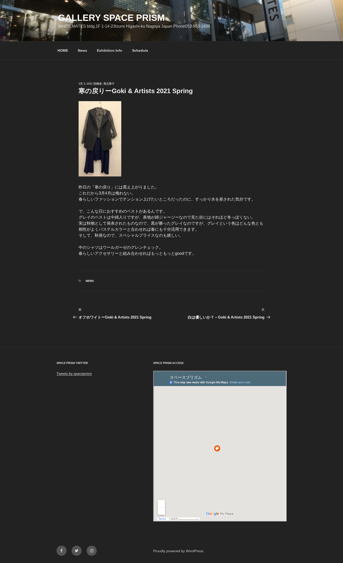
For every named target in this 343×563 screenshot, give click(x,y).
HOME (63, 50)
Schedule (140, 50)
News (82, 50)
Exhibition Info (109, 50)
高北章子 (109, 83)
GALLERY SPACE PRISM (111, 18)
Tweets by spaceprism (74, 373)
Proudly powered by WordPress (178, 551)
